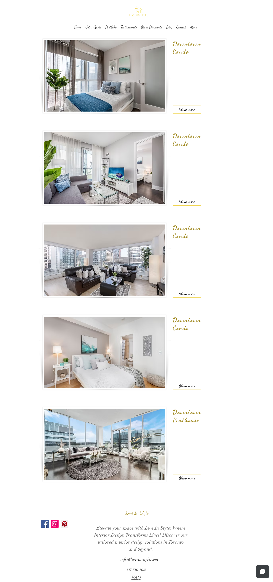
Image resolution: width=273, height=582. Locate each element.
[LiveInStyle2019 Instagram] (55, 524)
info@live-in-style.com (139, 559)
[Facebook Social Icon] (45, 524)
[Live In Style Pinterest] (64, 524)
